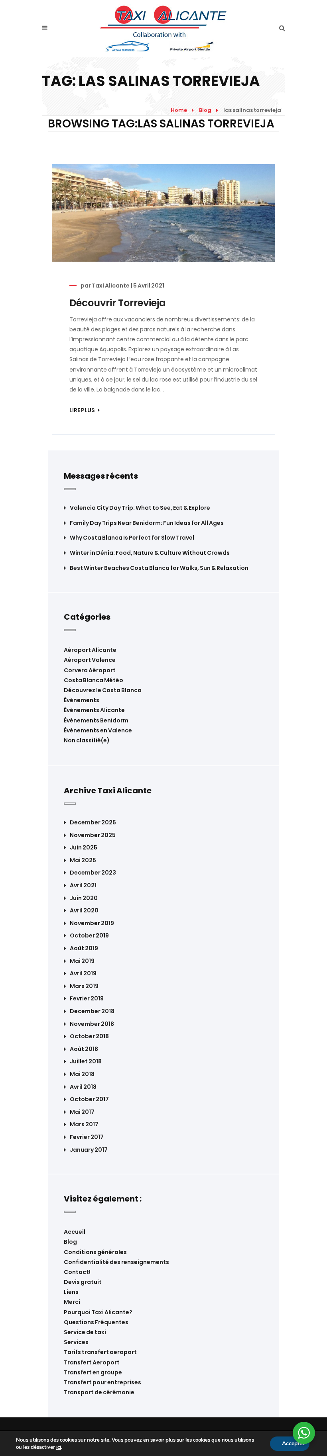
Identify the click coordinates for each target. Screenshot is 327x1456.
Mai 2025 (83, 860)
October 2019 (89, 935)
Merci (72, 1302)
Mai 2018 (82, 1074)
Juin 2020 (84, 898)
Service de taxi (85, 1332)
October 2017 (89, 1099)
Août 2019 (84, 948)
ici (58, 1447)
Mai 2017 (82, 1112)
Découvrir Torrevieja (117, 302)
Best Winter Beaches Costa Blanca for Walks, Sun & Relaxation (159, 568)
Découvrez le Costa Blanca (103, 690)
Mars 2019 (84, 986)
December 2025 (93, 822)
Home (179, 110)
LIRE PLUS (82, 410)
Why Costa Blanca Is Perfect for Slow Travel (132, 538)
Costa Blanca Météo (93, 680)
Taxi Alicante (111, 286)
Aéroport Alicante (90, 650)
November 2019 (92, 923)
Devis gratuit (83, 1282)
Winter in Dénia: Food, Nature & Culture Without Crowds (150, 553)
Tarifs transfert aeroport (100, 1352)
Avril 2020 (84, 910)
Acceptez (293, 1443)
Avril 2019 (83, 973)
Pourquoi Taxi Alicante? (98, 1312)
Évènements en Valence (98, 730)
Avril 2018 (83, 1087)
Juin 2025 (83, 847)
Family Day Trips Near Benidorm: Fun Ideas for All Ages (147, 523)
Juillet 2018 (86, 1061)
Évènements (81, 700)
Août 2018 (84, 1049)
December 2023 (93, 873)
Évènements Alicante (94, 710)
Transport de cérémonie (99, 1392)
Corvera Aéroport (90, 670)
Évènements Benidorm (96, 720)
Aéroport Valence (90, 660)
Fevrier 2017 (87, 1137)
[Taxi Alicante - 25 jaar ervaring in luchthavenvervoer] (163, 28)
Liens (71, 1292)
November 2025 (93, 835)
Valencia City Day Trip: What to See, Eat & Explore (140, 508)
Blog (205, 110)
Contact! (77, 1272)
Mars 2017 (84, 1124)
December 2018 (92, 1011)
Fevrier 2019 (87, 998)
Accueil (74, 1232)
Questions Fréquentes (96, 1322)
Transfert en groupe (93, 1372)
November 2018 (92, 1024)
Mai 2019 (82, 961)
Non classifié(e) (87, 740)
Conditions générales (95, 1252)
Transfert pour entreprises (102, 1382)
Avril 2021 (83, 885)
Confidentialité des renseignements (116, 1262)
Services (76, 1342)
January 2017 (89, 1150)
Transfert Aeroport (92, 1362)
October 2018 (89, 1036)
